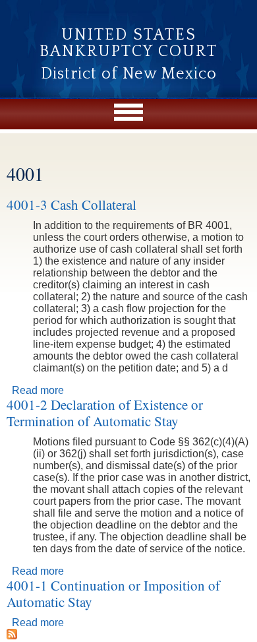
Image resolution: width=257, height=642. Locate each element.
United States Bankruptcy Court (128, 43)
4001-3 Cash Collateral (71, 204)
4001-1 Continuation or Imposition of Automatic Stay (113, 593)
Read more (38, 390)
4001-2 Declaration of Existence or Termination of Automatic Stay (105, 412)
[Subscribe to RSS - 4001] (12, 635)
